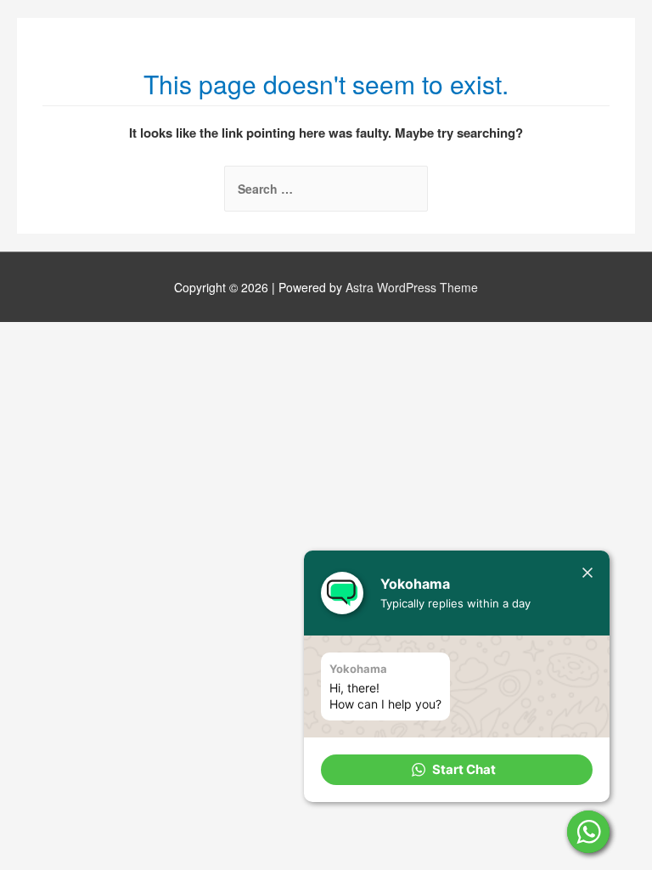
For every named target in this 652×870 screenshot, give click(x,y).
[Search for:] (326, 189)
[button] (457, 769)
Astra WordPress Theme (412, 287)
